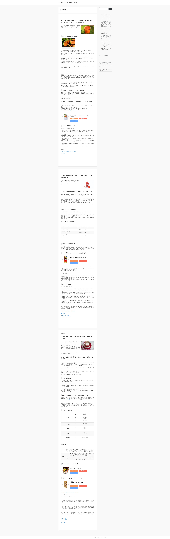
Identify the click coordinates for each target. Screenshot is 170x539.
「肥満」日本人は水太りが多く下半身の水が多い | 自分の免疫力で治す (106, 45)
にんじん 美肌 (64, 519)
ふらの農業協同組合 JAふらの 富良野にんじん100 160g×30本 (80, 115)
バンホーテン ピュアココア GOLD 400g (76, 482)
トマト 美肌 (64, 518)
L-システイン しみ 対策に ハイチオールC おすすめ (105, 70)
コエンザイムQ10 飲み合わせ (104, 55)
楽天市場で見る (82, 118)
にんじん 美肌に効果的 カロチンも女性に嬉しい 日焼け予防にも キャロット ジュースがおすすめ (106, 15)
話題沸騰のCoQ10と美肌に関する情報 (67, 2)
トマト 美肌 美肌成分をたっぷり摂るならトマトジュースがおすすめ (105, 63)
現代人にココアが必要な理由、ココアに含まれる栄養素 (70, 492)
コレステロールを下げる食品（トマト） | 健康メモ (106, 37)
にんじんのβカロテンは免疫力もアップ (67, 110)
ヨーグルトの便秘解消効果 (65, 399)
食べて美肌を (63, 522)
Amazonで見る (74, 118)
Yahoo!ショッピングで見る (74, 120)
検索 (99, 7)
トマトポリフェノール (65, 315)
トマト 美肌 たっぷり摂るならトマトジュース (68, 151)
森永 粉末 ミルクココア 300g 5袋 (75, 468)
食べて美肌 (63, 153)
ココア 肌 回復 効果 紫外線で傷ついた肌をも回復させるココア (106, 66)
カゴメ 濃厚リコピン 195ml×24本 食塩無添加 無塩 (78, 257)
